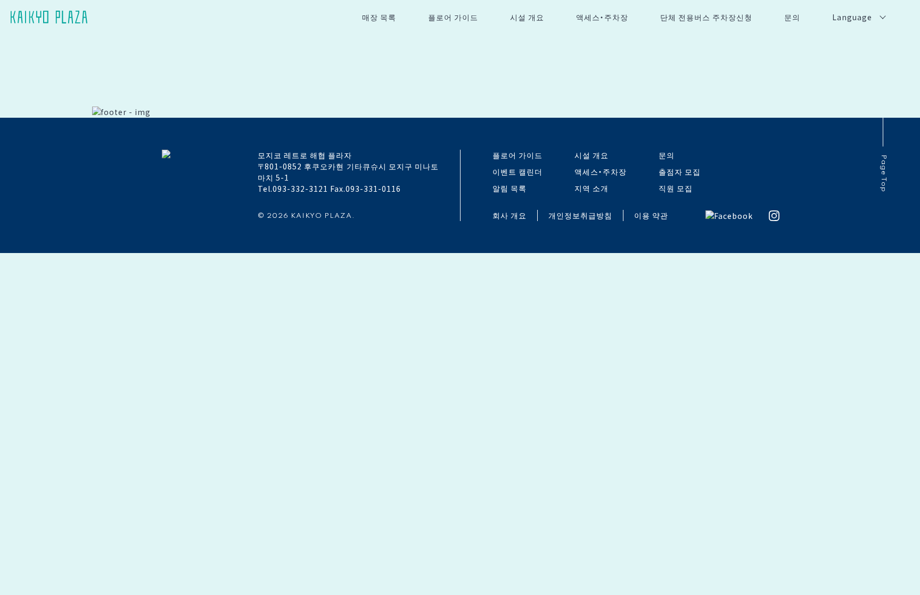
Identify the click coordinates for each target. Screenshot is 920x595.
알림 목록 (509, 188)
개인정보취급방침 (580, 215)
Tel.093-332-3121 (293, 188)
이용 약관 (651, 215)
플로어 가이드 (453, 17)
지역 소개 (591, 188)
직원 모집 (676, 188)
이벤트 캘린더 (517, 171)
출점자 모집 (680, 171)
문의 (792, 17)
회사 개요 (509, 215)
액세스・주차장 (602, 17)
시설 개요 (527, 17)
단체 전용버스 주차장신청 (706, 17)
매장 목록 (379, 17)
